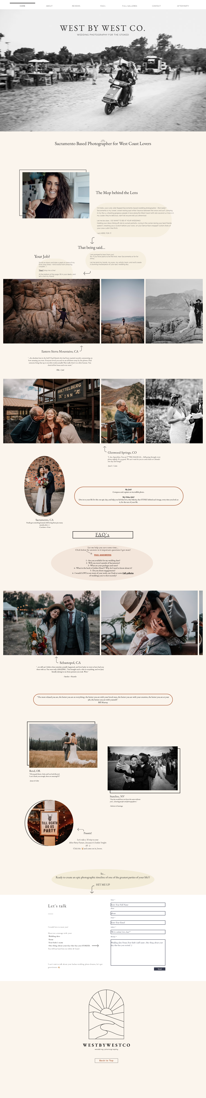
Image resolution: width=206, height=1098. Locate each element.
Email (112, 917)
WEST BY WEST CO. (103, 27)
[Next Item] (198, 311)
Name (112, 900)
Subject (113, 927)
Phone (112, 908)
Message (113, 936)
